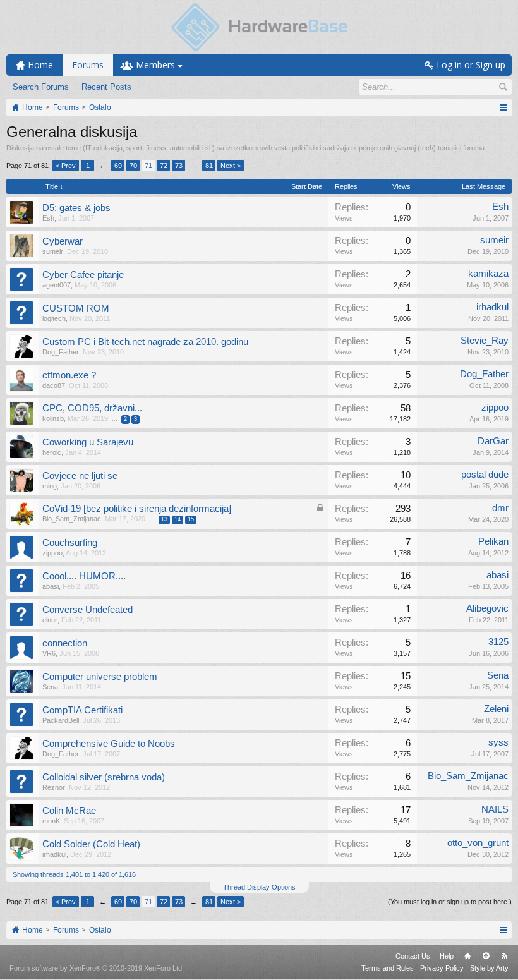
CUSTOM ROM (75, 308)
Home (467, 956)
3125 (498, 642)
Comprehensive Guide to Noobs (108, 744)
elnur (49, 620)
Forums (88, 65)
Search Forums (41, 87)
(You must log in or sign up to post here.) (450, 901)
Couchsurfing (69, 543)
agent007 (56, 285)
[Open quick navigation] (503, 107)
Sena (50, 687)
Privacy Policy (442, 968)
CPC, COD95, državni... (92, 408)
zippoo (495, 407)
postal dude (485, 474)
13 (164, 519)
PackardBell (60, 720)
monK (51, 821)
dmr (500, 508)
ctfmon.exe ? (69, 375)
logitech (54, 318)
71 (148, 165)
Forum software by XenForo (96, 968)
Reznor (53, 787)
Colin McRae (69, 811)
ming (49, 486)
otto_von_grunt (478, 843)
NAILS (495, 809)
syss (498, 742)
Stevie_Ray (485, 341)
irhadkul (492, 307)
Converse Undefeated (87, 610)
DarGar (493, 441)
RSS (504, 956)
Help (447, 956)
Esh (48, 218)
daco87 (53, 385)
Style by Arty (489, 968)
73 (179, 165)
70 (133, 165)
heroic (51, 452)
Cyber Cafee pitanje (83, 275)
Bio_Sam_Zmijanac (71, 519)
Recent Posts (106, 87)
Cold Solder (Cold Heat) (91, 844)
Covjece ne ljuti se (79, 476)
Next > (230, 165)
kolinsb (53, 418)
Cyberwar (62, 241)
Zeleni (496, 709)
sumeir (52, 251)
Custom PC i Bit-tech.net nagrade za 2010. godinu (145, 342)
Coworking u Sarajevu (87, 442)
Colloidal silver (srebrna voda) (103, 777)
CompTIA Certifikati (82, 710)
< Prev (66, 165)
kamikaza (488, 274)
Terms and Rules (387, 968)
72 (163, 165)
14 (177, 519)
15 (191, 519)
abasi (50, 586)
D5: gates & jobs (76, 208)
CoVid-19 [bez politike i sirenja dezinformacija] (136, 509)
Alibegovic (487, 608)
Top (485, 956)
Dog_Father (60, 352)
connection (64, 643)
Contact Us (412, 956)
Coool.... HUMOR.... (84, 576)
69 (118, 165)
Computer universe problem (99, 677)
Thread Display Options (259, 887)
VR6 (49, 653)
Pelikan (493, 541)
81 (209, 165)
